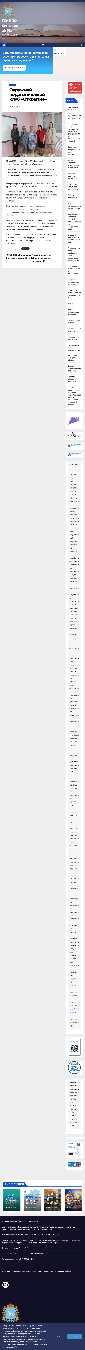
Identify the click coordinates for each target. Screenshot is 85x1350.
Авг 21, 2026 (12, 1207)
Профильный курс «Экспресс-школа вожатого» (41, 258)
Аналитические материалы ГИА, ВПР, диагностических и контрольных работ (74, 221)
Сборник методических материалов (73, 282)
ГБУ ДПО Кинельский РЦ (10, 26)
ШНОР (70, 304)
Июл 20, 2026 (53, 1207)
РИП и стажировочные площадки (74, 312)
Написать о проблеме (14, 68)
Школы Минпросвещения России (74, 368)
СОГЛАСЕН (74, 1336)
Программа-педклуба (13, 249)
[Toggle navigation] (43, 45)
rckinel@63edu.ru (41, 1254)
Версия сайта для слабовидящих (75, 87)
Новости (13, 85)
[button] (81, 45)
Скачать (25, 249)
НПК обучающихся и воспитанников (74, 206)
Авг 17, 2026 (32, 1207)
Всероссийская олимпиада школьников (74, 186)
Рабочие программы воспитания (73, 176)
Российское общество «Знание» (72, 379)
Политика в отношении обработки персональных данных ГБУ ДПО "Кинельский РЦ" (36, 1271)
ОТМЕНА (60, 1336)
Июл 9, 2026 (73, 1207)
